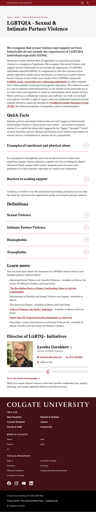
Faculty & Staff (14, 427)
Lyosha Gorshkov (53, 347)
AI (8, 449)
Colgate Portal (51, 500)
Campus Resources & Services (35, 17)
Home (9, 17)
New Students (14, 417)
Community (46, 427)
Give (42, 439)
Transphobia (16, 252)
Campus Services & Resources (53, 470)
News (9, 439)
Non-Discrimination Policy (32, 500)
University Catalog (48, 461)
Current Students (16, 422)
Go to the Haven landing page (22, 378)
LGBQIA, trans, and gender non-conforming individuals (37, 81)
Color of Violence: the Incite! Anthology (31, 309)
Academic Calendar (15, 475)
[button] (82, 3)
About (17, 17)
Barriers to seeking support (27, 179)
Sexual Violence (19, 215)
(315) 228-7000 (36, 496)
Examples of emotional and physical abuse (39, 145)
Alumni (44, 422)
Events (10, 444)
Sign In (10, 461)
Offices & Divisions (15, 470)
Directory (11, 466)
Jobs (42, 444)
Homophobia (17, 240)
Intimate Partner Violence (26, 227)
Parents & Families (49, 417)
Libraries (44, 466)
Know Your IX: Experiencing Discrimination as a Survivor (41, 317)
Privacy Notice (13, 500)
